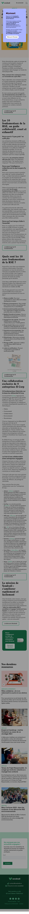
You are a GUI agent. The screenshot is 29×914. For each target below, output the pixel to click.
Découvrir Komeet (12, 37)
